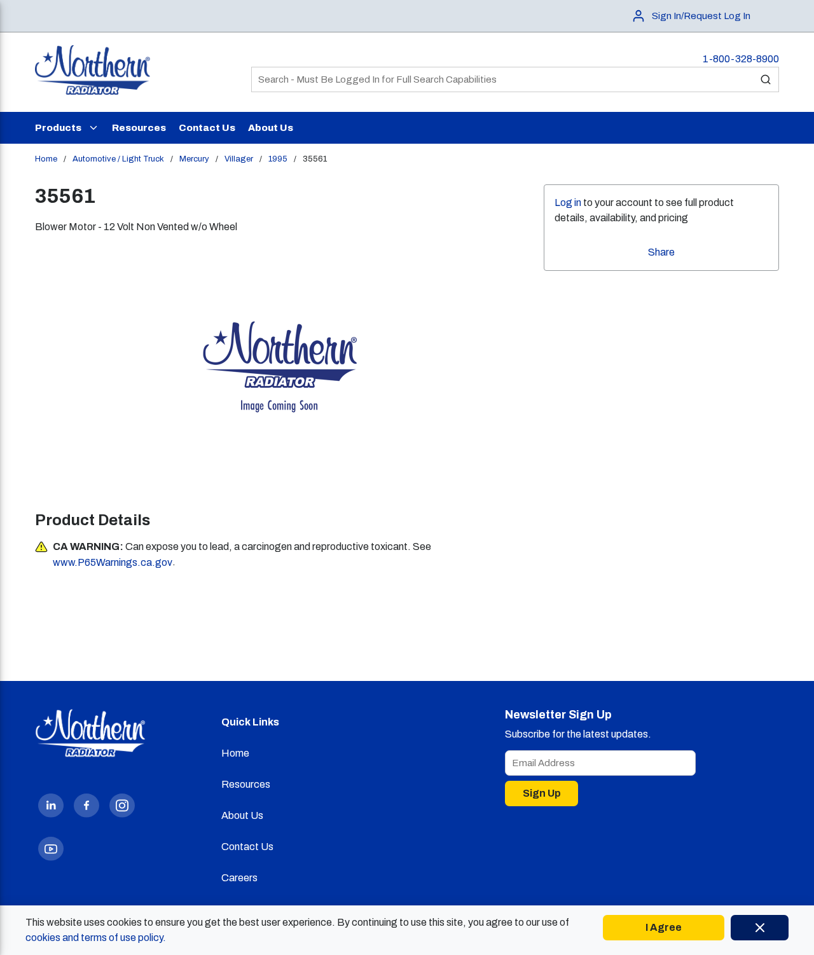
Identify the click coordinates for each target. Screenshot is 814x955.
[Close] (760, 927)
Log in (568, 202)
